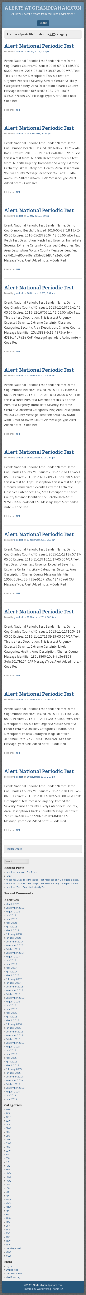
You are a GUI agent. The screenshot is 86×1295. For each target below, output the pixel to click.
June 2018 (11, 919)
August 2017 (13, 956)
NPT (18, 109)
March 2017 (12, 975)
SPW (8, 1222)
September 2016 (15, 997)
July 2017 (11, 960)
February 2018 (14, 934)
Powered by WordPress (36, 1288)
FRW (8, 1169)
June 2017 (11, 964)
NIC (7, 1192)
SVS (8, 1229)
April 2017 (11, 971)
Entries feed (12, 1269)
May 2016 (11, 1012)
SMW (8, 1218)
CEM (8, 1132)
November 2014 (14, 1080)
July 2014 (11, 1095)
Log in (9, 1265)
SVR (8, 1225)
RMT (8, 1210)
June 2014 (11, 1099)
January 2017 (13, 982)
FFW (8, 1158)
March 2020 (12, 904)
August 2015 (13, 1046)
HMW (8, 1173)
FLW (8, 1165)
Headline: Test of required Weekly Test (26, 887)
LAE (8, 1184)
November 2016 (14, 990)
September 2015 (15, 1042)
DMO (8, 1139)
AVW (8, 1117)
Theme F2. (57, 1288)
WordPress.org (13, 1277)
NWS (8, 1203)
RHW (8, 1207)
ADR (8, 1109)
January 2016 (13, 1027)
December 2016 (14, 986)
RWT (8, 1214)
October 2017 (13, 949)
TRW (8, 1240)
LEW (8, 1188)
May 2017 (11, 967)
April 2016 (11, 1016)
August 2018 (13, 911)
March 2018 (12, 930)
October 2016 (13, 994)
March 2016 (12, 1020)
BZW (8, 1120)
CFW (8, 1135)
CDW (8, 1128)
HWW (8, 1180)
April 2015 (11, 1061)
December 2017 (14, 941)
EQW (8, 1150)
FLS (8, 1162)
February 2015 (14, 1069)
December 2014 (14, 1076)
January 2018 (13, 937)
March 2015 (12, 1065)
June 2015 (11, 1054)
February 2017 (14, 979)
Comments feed (14, 1273)
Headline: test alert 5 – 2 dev (21, 872)
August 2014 (13, 1091)
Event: (9, 875)
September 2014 (15, 1087)
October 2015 (13, 1039)
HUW (8, 1177)
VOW (8, 1252)
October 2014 (13, 1084)
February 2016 (14, 1024)
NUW (8, 1199)
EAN (8, 1147)
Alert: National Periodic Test (39, 46)
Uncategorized (13, 1248)
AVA (8, 1113)
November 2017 (14, 945)
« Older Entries (14, 848)
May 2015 (11, 1057)
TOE (8, 1233)
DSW (8, 1143)
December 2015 (14, 1031)
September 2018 (15, 907)
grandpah (18, 51)
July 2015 (11, 1050)
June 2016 (11, 1009)
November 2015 (14, 1035)
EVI (7, 1154)
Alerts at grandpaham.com (43, 8)
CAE (8, 1124)
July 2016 (11, 1005)
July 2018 (11, 915)
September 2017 (15, 952)
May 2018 (11, 922)
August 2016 (13, 1001)
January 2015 (13, 1072)
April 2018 (11, 926)
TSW (8, 1244)
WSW (8, 1255)
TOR (8, 1237)
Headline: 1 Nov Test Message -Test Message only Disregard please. (42, 879)
